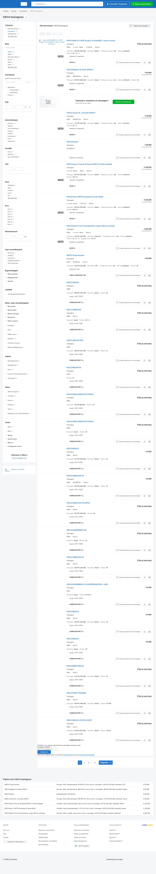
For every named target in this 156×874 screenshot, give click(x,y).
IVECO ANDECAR (74, 310)
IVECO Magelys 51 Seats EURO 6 (80, 70)
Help (4, 834)
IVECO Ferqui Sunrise (75, 255)
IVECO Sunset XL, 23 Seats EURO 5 (81, 113)
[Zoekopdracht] (33, 4)
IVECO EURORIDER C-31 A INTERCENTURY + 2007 (87, 584)
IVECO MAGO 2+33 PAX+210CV (79, 720)
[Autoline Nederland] (10, 4)
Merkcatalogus (43, 844)
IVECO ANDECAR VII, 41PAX (78, 503)
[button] (144, 62)
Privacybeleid (43, 834)
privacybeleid (68, 755)
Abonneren (44, 752)
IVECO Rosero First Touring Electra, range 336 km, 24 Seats (91, 226)
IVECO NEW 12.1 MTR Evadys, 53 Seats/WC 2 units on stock (91, 41)
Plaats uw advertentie (123, 102)
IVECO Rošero (72, 142)
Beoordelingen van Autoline (48, 841)
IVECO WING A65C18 (75, 666)
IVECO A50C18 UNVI (75, 340)
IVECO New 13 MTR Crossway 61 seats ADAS (85, 197)
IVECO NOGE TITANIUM (76, 693)
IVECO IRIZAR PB (74, 367)
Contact (5, 837)
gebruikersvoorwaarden (87, 755)
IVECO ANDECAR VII (75, 476)
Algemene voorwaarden (47, 830)
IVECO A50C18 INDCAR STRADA (80, 394)
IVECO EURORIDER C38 (76, 530)
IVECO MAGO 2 (73, 448)
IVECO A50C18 (73, 282)
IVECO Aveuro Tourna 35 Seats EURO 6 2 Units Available (89, 164)
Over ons (6, 830)
